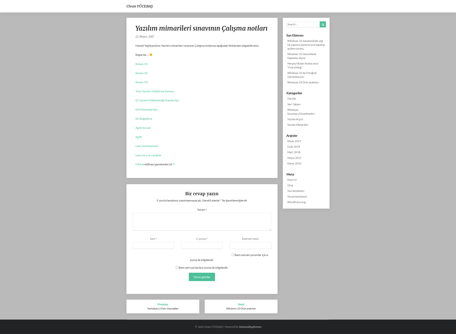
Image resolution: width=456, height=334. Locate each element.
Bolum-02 (141, 73)
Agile (138, 136)
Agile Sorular (143, 127)
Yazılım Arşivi (295, 119)
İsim (153, 238)
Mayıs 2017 (294, 157)
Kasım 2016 (294, 163)
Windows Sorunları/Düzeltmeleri (301, 111)
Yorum (202, 209)
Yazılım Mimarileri (297, 124)
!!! (173, 164)
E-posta (202, 238)
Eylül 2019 (293, 146)
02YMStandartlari (146, 109)
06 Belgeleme (143, 118)
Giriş (290, 185)
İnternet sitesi (250, 238)
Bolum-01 (141, 64)
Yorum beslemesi (297, 196)
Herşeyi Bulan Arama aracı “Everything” (303, 65)
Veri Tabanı (293, 104)
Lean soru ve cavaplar (148, 155)
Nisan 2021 (294, 141)
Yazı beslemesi (295, 190)
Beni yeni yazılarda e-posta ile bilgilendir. (203, 267)
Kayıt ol (292, 179)
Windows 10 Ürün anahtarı (303, 82)
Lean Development (146, 145)
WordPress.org (296, 202)
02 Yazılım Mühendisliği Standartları (157, 100)
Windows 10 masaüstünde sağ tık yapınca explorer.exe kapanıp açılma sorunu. (306, 44)
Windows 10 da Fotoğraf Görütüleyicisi (302, 74)
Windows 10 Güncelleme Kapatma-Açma (301, 55)
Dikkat (139, 164)
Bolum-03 (141, 82)
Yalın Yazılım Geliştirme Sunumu (154, 91)
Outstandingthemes (250, 326)
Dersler (291, 98)
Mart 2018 (293, 152)
